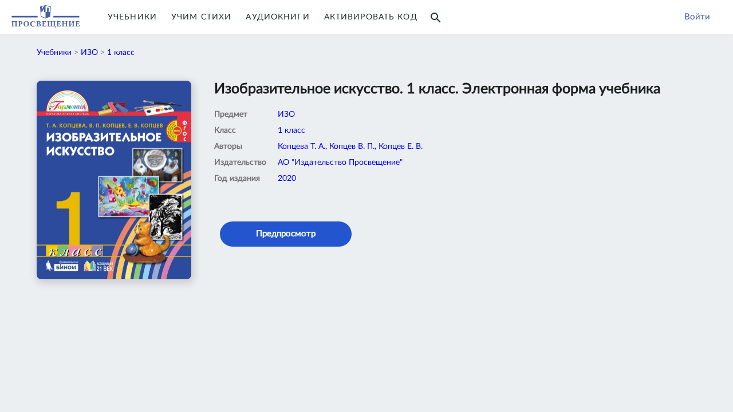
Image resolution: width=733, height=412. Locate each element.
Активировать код (370, 17)
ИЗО (89, 53)
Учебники (132, 17)
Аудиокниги (277, 17)
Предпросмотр (286, 233)
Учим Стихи (201, 17)
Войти (697, 17)
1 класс (121, 53)
